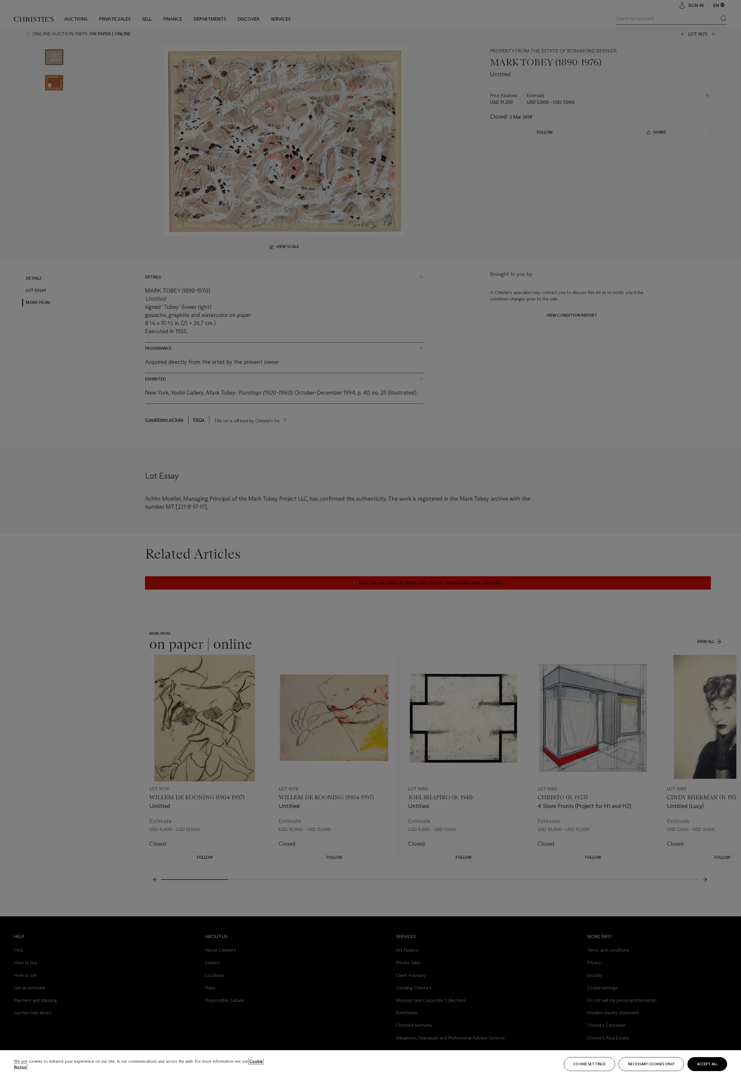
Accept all (707, 1064)
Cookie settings (589, 1064)
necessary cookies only (651, 1064)
